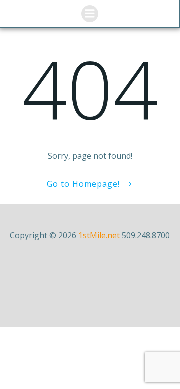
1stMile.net (99, 235)
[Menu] (90, 13)
